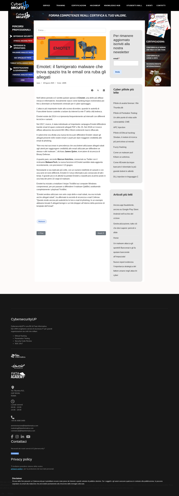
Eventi (149, 5)
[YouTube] (28, 437)
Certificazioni (78, 5)
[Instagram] (17, 437)
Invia (117, 72)
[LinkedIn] (104, 90)
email (116, 58)
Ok (3, 494)
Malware (41, 221)
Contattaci (15, 453)
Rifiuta (10, 494)
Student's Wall (134, 5)
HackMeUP (95, 5)
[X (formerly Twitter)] (98, 90)
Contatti (160, 5)
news (38, 83)
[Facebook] (92, 90)
